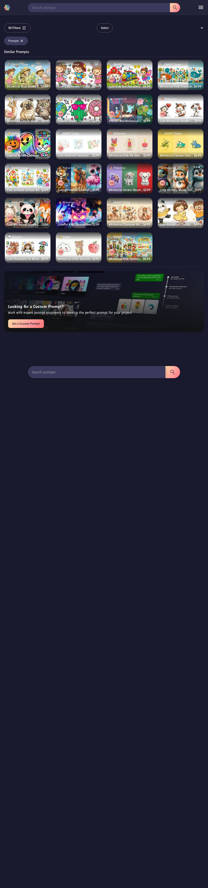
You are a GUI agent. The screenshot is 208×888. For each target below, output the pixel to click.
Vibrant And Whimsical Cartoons (126, 121)
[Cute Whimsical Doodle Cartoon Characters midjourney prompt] (180, 109)
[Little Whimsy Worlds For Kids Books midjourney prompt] (180, 178)
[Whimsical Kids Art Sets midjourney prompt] (129, 144)
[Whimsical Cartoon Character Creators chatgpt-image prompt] (180, 144)
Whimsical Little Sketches (74, 259)
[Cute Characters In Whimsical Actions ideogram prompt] (27, 247)
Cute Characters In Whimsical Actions (24, 259)
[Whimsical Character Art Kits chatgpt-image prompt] (129, 213)
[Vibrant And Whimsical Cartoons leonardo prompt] (129, 109)
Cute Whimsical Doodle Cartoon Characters (177, 121)
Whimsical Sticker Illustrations (126, 190)
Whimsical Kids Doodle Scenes (24, 86)
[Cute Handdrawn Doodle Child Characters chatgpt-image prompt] (180, 213)
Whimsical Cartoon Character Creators (177, 155)
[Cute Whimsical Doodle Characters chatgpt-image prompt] (27, 213)
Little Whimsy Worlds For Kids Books (177, 190)
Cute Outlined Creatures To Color (75, 155)
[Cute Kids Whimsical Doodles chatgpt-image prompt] (78, 75)
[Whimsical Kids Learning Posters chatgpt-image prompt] (129, 247)
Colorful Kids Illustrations (75, 224)
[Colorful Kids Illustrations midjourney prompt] (78, 213)
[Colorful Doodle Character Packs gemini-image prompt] (27, 144)
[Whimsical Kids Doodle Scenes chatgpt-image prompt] (27, 75)
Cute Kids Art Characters (124, 86)
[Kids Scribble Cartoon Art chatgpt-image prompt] (27, 178)
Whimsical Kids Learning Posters (126, 259)
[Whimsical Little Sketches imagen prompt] (78, 247)
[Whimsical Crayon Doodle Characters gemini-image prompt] (27, 109)
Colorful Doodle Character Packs (24, 155)
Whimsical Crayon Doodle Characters (24, 121)
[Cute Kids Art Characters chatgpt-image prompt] (129, 75)
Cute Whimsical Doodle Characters (24, 224)
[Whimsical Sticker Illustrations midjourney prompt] (129, 178)
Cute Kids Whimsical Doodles (75, 86)
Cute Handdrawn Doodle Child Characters (177, 224)
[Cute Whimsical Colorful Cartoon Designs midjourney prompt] (78, 178)
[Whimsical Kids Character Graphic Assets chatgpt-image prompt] (180, 75)
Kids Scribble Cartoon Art (23, 190)
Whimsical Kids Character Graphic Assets (177, 86)
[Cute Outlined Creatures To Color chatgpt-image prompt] (78, 144)
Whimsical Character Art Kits (126, 224)
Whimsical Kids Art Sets (124, 155)
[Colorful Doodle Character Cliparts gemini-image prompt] (78, 109)
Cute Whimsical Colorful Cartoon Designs (75, 190)
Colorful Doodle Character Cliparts (75, 121)
